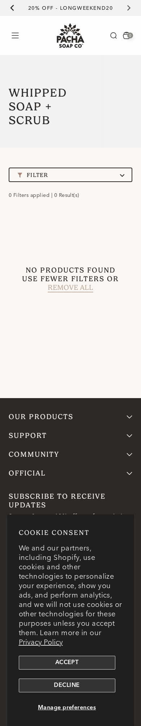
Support (28, 435)
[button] (113, 35)
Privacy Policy (41, 641)
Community (34, 454)
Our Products (41, 417)
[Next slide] (133, 8)
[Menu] (15, 35)
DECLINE (67, 685)
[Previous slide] (8, 8)
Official (27, 473)
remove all (70, 287)
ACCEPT (67, 663)
